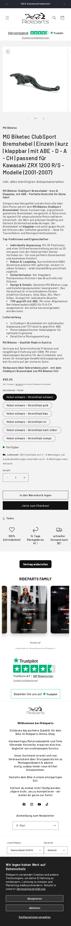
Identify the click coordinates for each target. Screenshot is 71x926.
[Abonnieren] (54, 825)
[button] (7, 18)
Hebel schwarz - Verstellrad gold (27, 405)
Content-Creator (26, 629)
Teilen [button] (10, 518)
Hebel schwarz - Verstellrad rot (26, 421)
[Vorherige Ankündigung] (7, 4)
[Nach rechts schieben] (44, 118)
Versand (19, 384)
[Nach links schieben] (27, 118)
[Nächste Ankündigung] (64, 4)
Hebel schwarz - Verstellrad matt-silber (32, 430)
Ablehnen (34, 908)
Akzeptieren (34, 898)
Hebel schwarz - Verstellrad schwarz (30, 397)
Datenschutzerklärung (31, 888)
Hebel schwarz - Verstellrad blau (27, 413)
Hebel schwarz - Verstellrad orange (29, 438)
